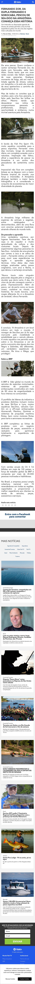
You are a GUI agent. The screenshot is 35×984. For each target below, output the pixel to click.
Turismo (17, 556)
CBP (4, 961)
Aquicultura (25, 546)
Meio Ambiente (14, 553)
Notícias (22, 34)
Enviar (17, 941)
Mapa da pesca (7, 959)
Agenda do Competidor (13, 546)
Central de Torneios (10, 549)
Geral (27, 34)
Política (29, 553)
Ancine (22, 964)
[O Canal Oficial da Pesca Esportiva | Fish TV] (17, 2)
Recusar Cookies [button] (10, 979)
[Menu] (2, 2)
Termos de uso (24, 959)
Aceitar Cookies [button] (24, 979)
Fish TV (28, 549)
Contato (22, 961)
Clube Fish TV (20, 549)
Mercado (22, 553)
